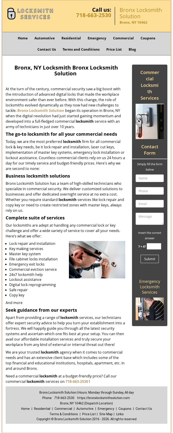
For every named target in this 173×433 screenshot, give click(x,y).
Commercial (123, 38)
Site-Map (106, 414)
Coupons (148, 38)
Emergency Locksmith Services (149, 287)
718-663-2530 (93, 15)
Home (23, 38)
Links (120, 414)
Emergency (97, 38)
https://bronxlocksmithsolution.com (103, 398)
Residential (71, 38)
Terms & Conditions (63, 414)
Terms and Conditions (81, 49)
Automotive (44, 38)
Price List (114, 49)
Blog (132, 49)
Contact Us (46, 49)
